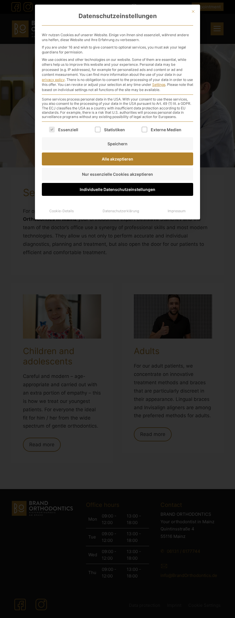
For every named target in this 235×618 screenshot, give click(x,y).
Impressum (177, 211)
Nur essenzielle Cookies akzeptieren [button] (117, 174)
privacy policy (53, 80)
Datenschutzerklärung (121, 211)
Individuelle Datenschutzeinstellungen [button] (117, 189)
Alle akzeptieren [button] (117, 159)
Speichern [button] (117, 143)
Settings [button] (158, 84)
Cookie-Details (61, 211)
